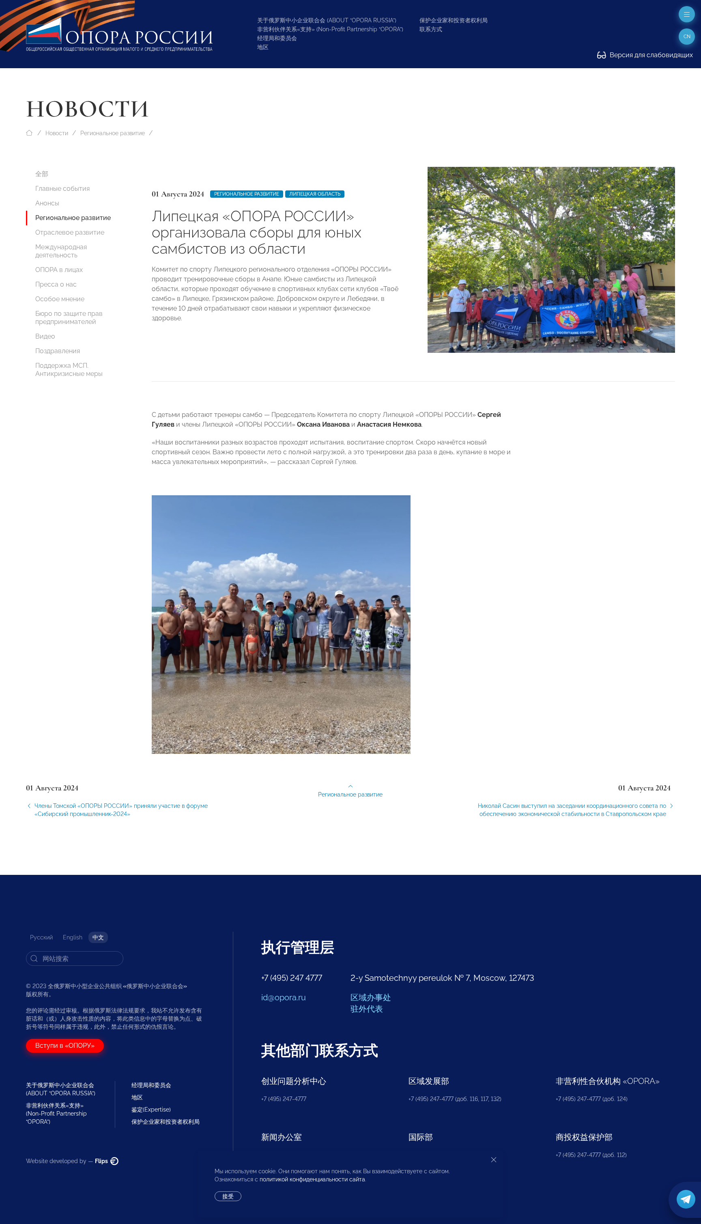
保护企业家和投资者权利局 (453, 20)
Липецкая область (314, 194)
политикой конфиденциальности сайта (312, 1179)
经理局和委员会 (277, 38)
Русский (41, 937)
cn (687, 36)
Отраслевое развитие (69, 232)
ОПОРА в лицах (59, 270)
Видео (45, 336)
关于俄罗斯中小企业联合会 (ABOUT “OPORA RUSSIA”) (326, 20)
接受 (228, 1196)
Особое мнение (59, 299)
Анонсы (47, 203)
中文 (98, 937)
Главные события (62, 188)
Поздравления (57, 351)
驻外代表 (366, 1009)
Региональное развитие (112, 133)
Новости (56, 133)
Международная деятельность (61, 251)
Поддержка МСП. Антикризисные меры (69, 370)
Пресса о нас (56, 284)
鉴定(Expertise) (151, 1109)
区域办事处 (370, 997)
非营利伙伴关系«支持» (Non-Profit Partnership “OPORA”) (330, 29)
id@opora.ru (283, 997)
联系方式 (430, 29)
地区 (263, 47)
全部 (41, 174)
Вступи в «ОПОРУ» (65, 1045)
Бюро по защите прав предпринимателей (69, 318)
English (72, 937)
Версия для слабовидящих (650, 55)
